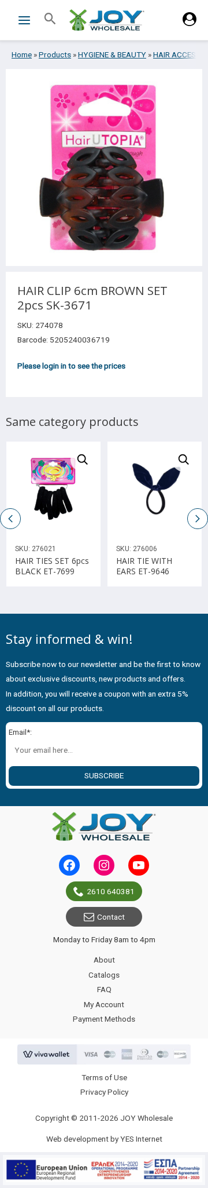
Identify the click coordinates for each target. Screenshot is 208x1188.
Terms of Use (104, 1077)
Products (55, 54)
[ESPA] (104, 1170)
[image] (53, 489)
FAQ (104, 989)
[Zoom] (82, 459)
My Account (104, 1004)
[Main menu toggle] (24, 20)
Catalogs (104, 974)
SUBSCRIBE (104, 775)
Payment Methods (104, 1018)
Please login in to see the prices (71, 365)
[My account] (189, 23)
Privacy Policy (104, 1091)
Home (22, 54)
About (104, 959)
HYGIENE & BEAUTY (112, 54)
